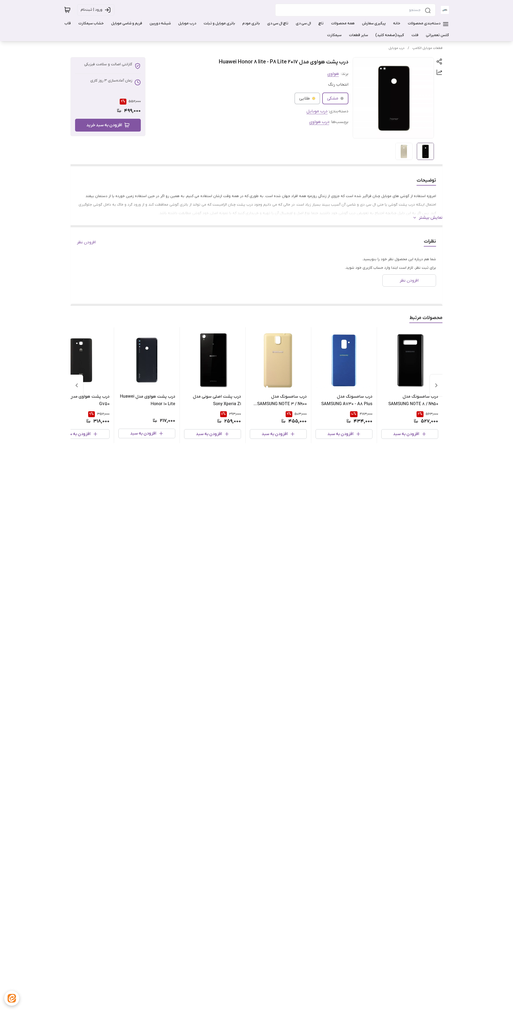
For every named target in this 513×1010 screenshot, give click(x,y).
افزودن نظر (86, 242)
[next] (76, 385)
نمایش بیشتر (430, 217)
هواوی (333, 73)
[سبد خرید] (67, 10)
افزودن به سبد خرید (104, 125)
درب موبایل (396, 48)
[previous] (436, 385)
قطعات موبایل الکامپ (427, 48)
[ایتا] (11, 998)
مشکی (332, 98)
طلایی (304, 98)
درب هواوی (319, 122)
